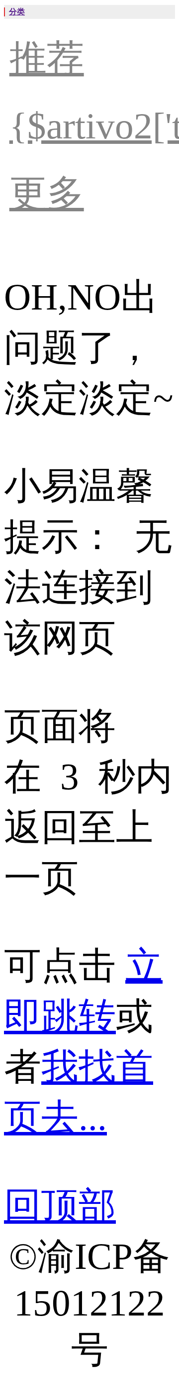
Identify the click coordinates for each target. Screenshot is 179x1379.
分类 (17, 11)
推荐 (46, 58)
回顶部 (60, 1205)
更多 (46, 193)
